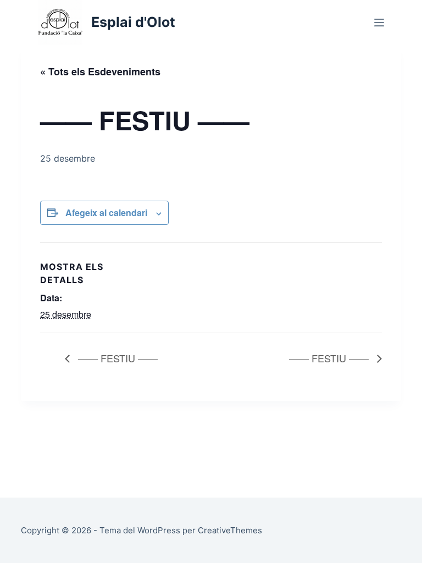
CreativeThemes (230, 530)
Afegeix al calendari (106, 212)
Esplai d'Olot (133, 22)
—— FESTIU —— (116, 358)
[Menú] (379, 22)
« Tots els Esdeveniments (100, 71)
